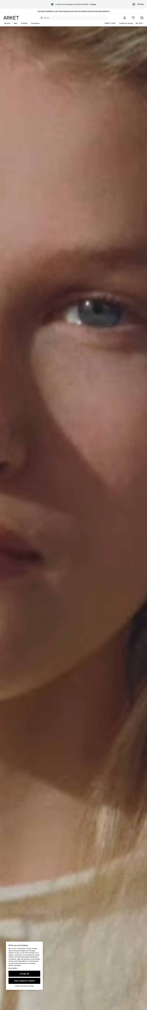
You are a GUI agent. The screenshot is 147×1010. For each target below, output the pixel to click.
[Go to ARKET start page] (11, 18)
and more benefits (102, 11)
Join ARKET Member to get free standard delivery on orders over (64, 11)
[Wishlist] (133, 17)
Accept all (24, 973)
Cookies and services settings (24, 986)
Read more (13, 968)
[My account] (124, 17)
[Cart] (142, 17)
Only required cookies (24, 980)
